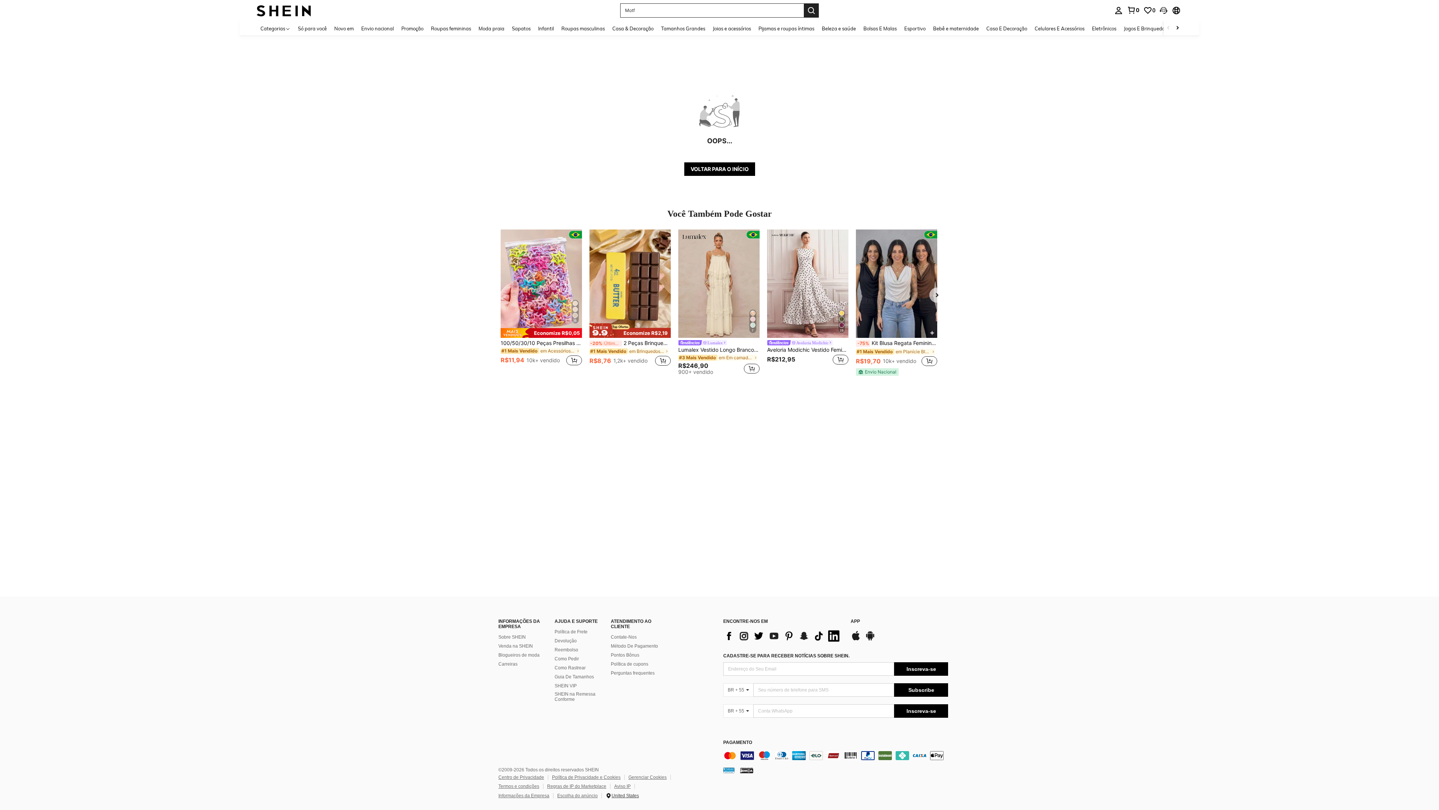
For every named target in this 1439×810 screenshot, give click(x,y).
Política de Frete (571, 631)
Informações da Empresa (523, 795)
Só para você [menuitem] (312, 29)
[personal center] (1118, 10)
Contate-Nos (624, 637)
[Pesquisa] (811, 10)
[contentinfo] (835, 755)
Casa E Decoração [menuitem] (1006, 29)
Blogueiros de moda (519, 655)
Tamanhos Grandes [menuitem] (683, 29)
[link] (1133, 10)
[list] (783, 636)
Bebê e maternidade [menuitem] (956, 29)
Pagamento (737, 742)
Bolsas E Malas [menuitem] (880, 29)
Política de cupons (629, 664)
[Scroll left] (1168, 28)
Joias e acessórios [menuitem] (732, 29)
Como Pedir (567, 659)
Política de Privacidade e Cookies (586, 777)
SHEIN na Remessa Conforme (575, 697)
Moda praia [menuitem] (491, 29)
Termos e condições (518, 786)
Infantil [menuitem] (546, 29)
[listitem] (541, 302)
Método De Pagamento (634, 646)
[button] (1163, 10)
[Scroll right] (1177, 28)
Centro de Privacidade (521, 777)
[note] (541, 333)
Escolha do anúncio (577, 795)
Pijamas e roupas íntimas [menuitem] (786, 29)
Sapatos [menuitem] (521, 29)
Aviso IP (622, 786)
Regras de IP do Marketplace (576, 786)
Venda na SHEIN (515, 646)
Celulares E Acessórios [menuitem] (1059, 29)
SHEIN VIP (566, 685)
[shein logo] (284, 10)
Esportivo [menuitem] (915, 29)
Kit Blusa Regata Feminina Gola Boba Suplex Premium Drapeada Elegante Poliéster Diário (897, 343)
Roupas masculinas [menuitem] (583, 29)
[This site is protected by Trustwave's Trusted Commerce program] (728, 770)
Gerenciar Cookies (647, 777)
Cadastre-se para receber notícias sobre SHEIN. (786, 655)
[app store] (856, 639)
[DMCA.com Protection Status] (746, 770)
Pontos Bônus (625, 655)
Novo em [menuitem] (344, 29)
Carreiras (508, 664)
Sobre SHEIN (512, 637)
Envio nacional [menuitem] (377, 29)
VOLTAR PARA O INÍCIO (720, 169)
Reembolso (566, 649)
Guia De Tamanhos (574, 677)
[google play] (870, 639)
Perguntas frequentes (633, 673)
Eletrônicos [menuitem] (1104, 29)
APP (855, 621)
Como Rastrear (570, 667)
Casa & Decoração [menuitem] (633, 29)
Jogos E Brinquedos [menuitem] (1145, 29)
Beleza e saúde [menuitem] (839, 29)
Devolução (566, 641)
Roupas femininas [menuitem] (451, 29)
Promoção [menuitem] (412, 29)
